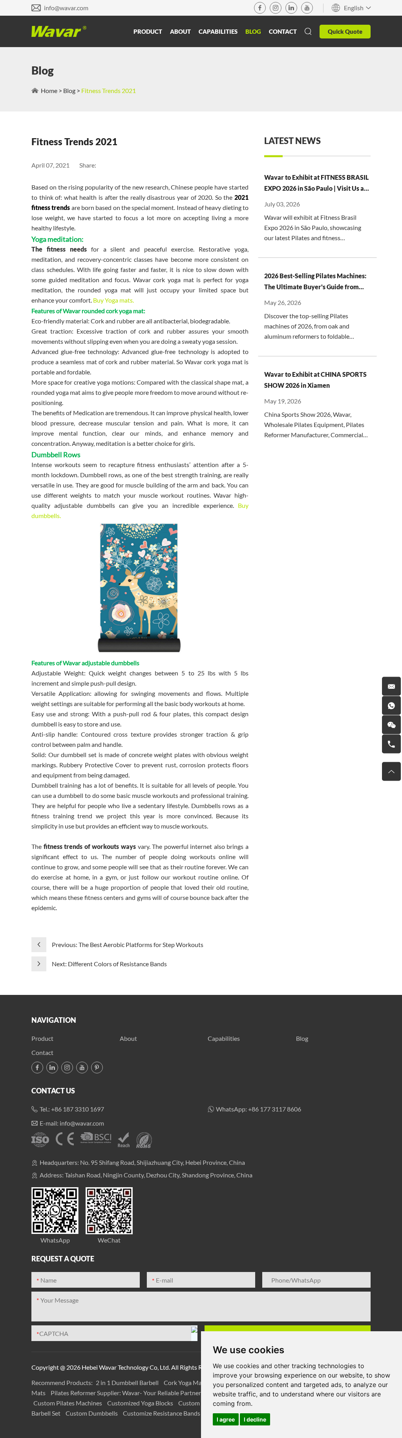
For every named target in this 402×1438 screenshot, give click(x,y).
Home (49, 90)
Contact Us (53, 1090)
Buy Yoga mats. (113, 300)
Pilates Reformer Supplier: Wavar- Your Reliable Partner (126, 1392)
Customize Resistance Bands (162, 1413)
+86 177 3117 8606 (274, 1109)
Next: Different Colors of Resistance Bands (109, 963)
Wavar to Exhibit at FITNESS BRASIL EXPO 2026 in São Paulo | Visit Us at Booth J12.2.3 (316, 183)
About (180, 31)
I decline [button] (255, 1419)
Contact (283, 31)
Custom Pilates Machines (68, 1403)
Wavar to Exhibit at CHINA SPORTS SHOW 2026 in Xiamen (315, 379)
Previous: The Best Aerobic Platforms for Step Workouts (127, 944)
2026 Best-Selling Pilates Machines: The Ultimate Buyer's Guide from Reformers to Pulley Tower (315, 282)
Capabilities (218, 31)
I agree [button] (226, 1419)
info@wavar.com (66, 7)
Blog (253, 31)
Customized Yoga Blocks (140, 1403)
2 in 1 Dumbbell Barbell (128, 1382)
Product (147, 31)
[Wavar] (58, 31)
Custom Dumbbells (92, 1413)
